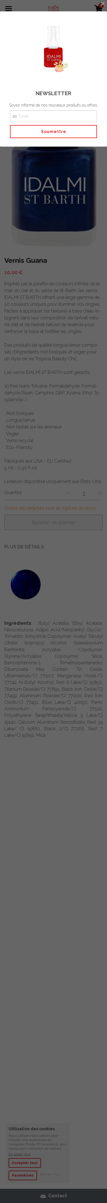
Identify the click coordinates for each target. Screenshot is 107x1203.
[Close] (102, 4)
